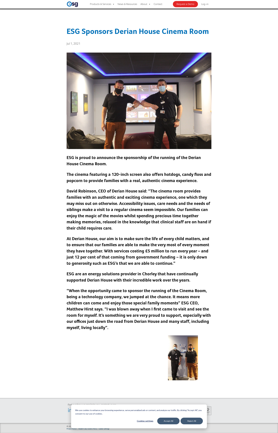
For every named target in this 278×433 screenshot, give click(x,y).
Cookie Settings (104, 429)
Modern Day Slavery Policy (87, 429)
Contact (158, 4)
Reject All (191, 421)
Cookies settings (145, 421)
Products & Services (100, 4)
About (143, 4)
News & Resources (127, 4)
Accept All (168, 421)
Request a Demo (185, 4)
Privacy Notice (72, 429)
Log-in (205, 4)
